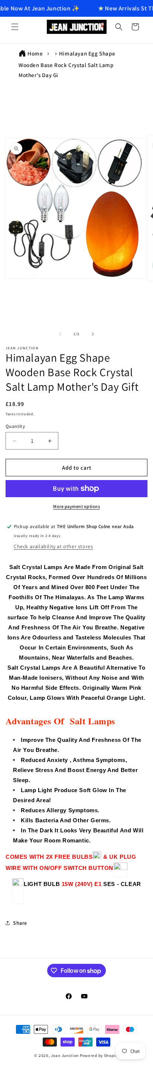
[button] (15, 27)
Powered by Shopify (99, 1055)
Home (35, 53)
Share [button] (20, 923)
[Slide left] (60, 334)
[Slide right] (93, 334)
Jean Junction (65, 1055)
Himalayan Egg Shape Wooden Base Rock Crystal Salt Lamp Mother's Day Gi (67, 64)
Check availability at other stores (53, 546)
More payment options (76, 506)
